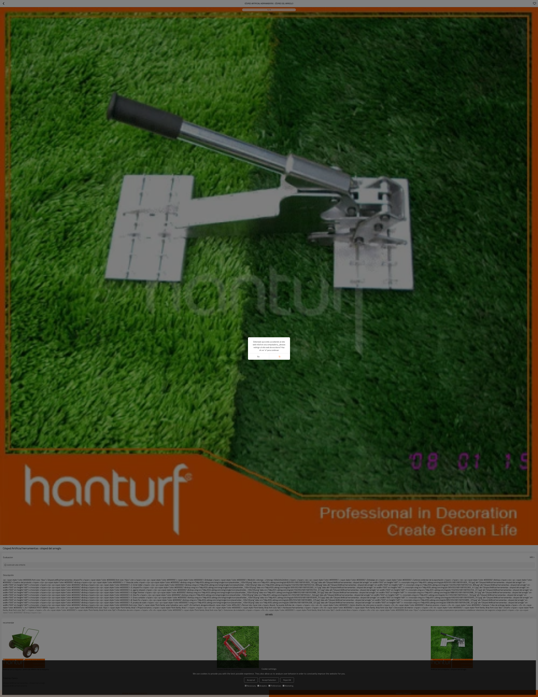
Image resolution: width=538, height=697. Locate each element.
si (279, 356)
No (258, 356)
